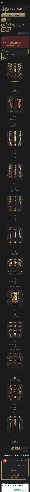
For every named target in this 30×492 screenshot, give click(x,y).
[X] (13, 455)
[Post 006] (15, 235)
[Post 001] (15, 71)
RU (8, 20)
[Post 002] (15, 104)
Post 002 (15, 117)
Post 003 (15, 150)
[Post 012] (15, 424)
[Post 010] (15, 361)
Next (23, 451)
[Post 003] (15, 138)
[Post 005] (15, 203)
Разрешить (17, 490)
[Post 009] (15, 329)
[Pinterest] (11, 455)
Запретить (24, 490)
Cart (22, 34)
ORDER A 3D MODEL (13, 15)
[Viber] (21, 455)
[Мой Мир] (9, 455)
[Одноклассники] (7, 455)
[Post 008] (15, 298)
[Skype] (26, 455)
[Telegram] (28, 455)
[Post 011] (15, 392)
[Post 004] (15, 171)
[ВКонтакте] (5, 455)
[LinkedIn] (17, 455)
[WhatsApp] (23, 455)
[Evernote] (15, 455)
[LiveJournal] (19, 455)
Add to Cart (15, 90)
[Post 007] (15, 266)
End (26, 451)
